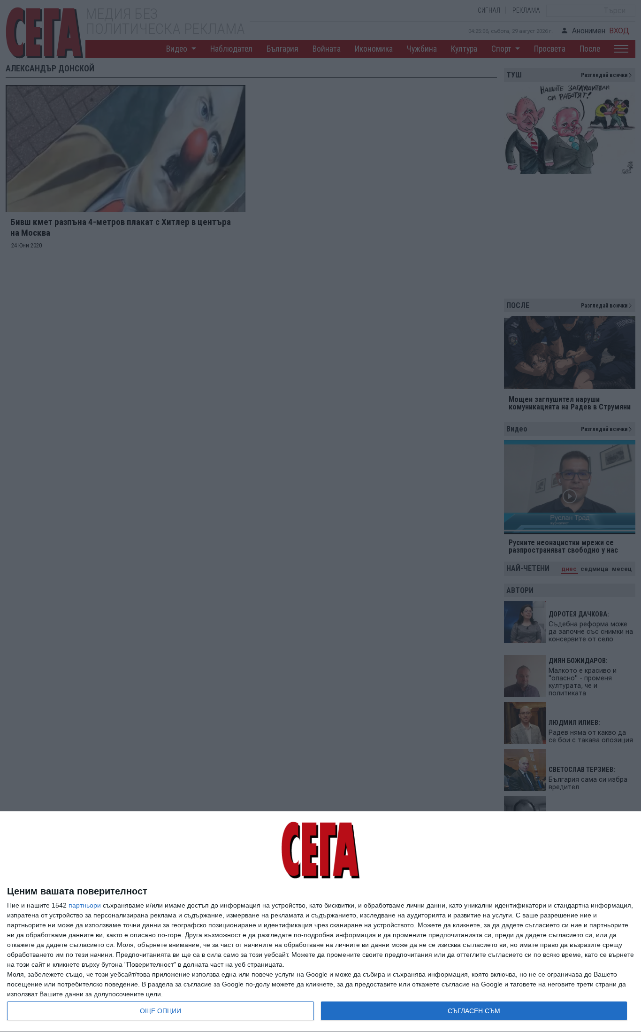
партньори (85, 905)
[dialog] (320, 922)
